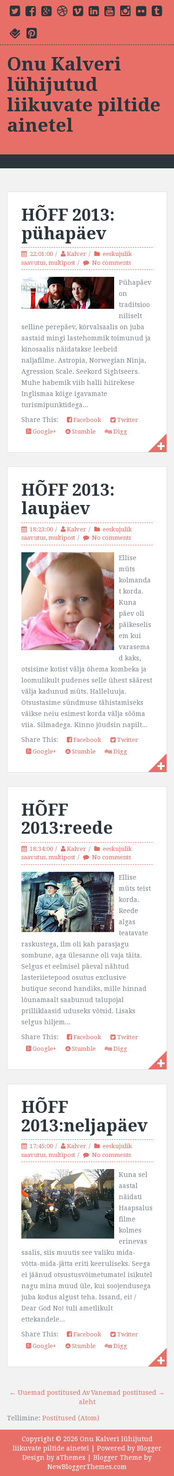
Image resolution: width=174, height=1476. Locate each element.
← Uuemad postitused (45, 1392)
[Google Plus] (46, 13)
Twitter (127, 419)
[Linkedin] (94, 13)
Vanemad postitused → (128, 1392)
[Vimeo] (78, 13)
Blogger (149, 1448)
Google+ (43, 431)
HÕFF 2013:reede (67, 819)
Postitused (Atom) (70, 1418)
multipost (61, 262)
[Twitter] (15, 13)
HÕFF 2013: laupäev (68, 499)
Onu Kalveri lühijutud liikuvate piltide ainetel (84, 94)
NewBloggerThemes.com (87, 1466)
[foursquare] (15, 35)
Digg (119, 431)
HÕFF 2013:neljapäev (84, 1116)
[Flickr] (141, 13)
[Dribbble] (62, 13)
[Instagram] (125, 13)
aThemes (70, 1457)
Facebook (86, 419)
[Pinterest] (31, 35)
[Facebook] (31, 13)
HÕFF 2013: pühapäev (68, 224)
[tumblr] (157, 13)
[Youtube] (109, 13)
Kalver (76, 253)
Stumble (83, 431)
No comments (111, 262)
